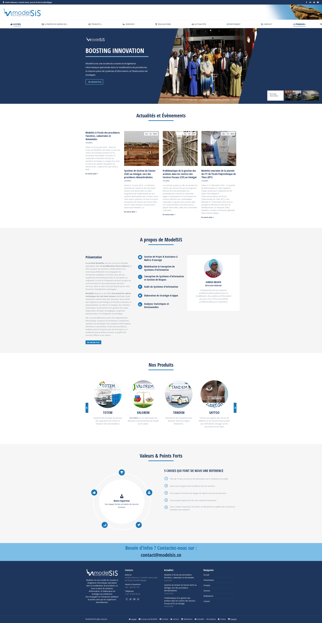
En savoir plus (91, 174)
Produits (207, 585)
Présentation (209, 580)
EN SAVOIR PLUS (95, 82)
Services (207, 590)
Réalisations (208, 596)
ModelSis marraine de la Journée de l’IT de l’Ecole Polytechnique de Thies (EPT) (218, 174)
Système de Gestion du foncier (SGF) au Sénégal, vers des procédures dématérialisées (139, 174)
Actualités (89, 143)
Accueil (206, 575)
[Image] (108, 394)
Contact (207, 601)
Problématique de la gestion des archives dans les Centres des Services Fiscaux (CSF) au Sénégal (179, 174)
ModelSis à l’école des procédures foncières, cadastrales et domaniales (103, 136)
